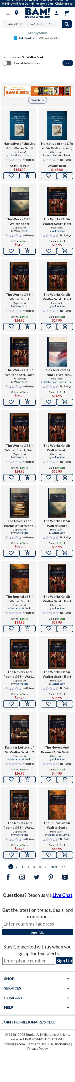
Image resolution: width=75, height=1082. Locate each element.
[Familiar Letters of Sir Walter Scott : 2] (19, 729)
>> (63, 866)
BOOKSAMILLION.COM (43, 1039)
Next (54, 866)
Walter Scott (21, 230)
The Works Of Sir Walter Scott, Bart (57, 221)
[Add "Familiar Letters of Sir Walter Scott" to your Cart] (27, 779)
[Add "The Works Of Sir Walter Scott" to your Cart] (27, 251)
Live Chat (62, 895)
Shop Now (38, 100)
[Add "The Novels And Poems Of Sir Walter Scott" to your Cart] (27, 704)
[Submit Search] (67, 24)
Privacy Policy (37, 1048)
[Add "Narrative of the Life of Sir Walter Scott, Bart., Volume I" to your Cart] (27, 175)
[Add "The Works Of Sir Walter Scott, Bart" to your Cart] (65, 251)
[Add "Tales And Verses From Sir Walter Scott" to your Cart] (65, 402)
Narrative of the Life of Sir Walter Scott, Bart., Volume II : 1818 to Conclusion (57, 146)
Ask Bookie (26, 38)
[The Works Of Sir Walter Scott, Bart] (57, 201)
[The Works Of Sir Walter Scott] (19, 201)
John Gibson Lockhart (20, 155)
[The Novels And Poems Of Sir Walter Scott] (19, 654)
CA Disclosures (59, 1044)
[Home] (37, 13)
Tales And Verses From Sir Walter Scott (57, 372)
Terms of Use (36, 1044)
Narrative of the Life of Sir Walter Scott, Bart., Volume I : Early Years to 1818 (19, 146)
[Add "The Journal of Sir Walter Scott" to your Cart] (27, 628)
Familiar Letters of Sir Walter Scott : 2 (19, 749)
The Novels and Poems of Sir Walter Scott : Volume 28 (19, 523)
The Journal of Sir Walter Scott (19, 598)
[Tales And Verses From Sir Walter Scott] (57, 352)
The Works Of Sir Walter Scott (19, 221)
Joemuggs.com (14, 1044)
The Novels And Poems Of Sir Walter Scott (19, 674)
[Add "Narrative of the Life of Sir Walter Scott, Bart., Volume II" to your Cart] (65, 175)
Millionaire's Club (49, 38)
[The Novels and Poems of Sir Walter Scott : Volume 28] (19, 503)
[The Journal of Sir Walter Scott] (19, 578)
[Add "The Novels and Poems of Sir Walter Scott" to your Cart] (27, 553)
